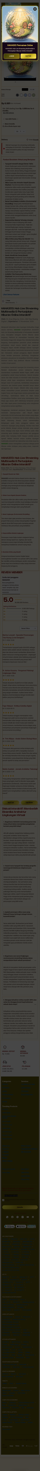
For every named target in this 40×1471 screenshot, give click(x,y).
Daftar (28, 56)
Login (11, 56)
